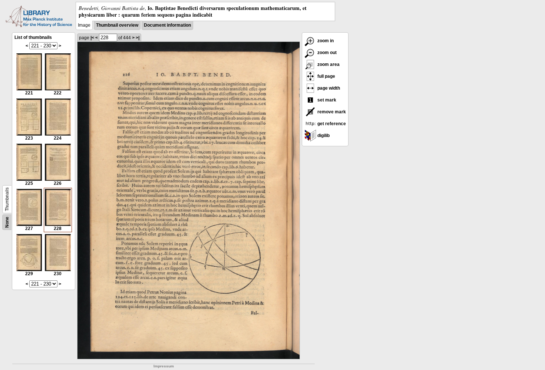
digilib (323, 135)
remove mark (331, 111)
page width (328, 88)
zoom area (328, 64)
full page (325, 76)
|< (92, 37)
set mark (326, 100)
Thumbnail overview (117, 25)
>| (137, 37)
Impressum (163, 366)
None (7, 222)
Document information (167, 25)
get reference (331, 123)
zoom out (326, 52)
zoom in (325, 40)
